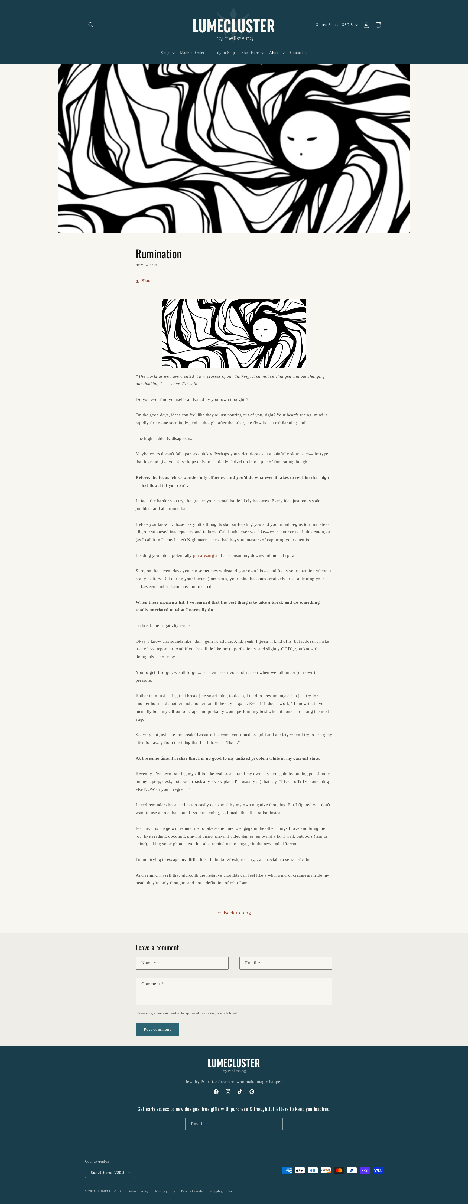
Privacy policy (164, 1191)
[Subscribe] (276, 1124)
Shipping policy (221, 1191)
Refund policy (138, 1191)
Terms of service (192, 1191)
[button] (91, 25)
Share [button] (146, 281)
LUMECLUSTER (110, 1191)
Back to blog (237, 912)
